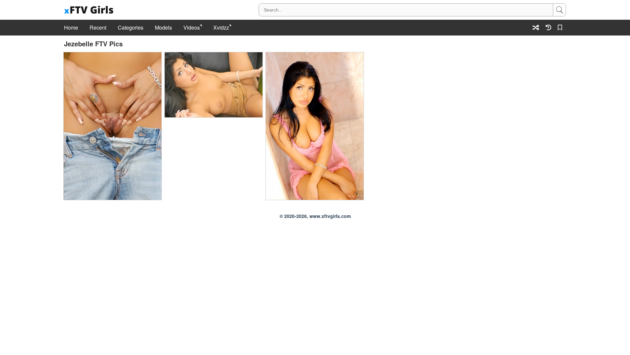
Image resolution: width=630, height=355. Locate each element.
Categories (130, 28)
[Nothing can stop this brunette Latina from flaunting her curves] (213, 85)
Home (71, 28)
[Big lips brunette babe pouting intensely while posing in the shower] (314, 126)
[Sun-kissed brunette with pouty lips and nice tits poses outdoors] (112, 126)
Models (163, 28)
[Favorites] (561, 27)
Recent (98, 28)
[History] (548, 27)
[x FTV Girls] (89, 10)
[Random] (536, 27)
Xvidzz (221, 28)
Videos (191, 28)
